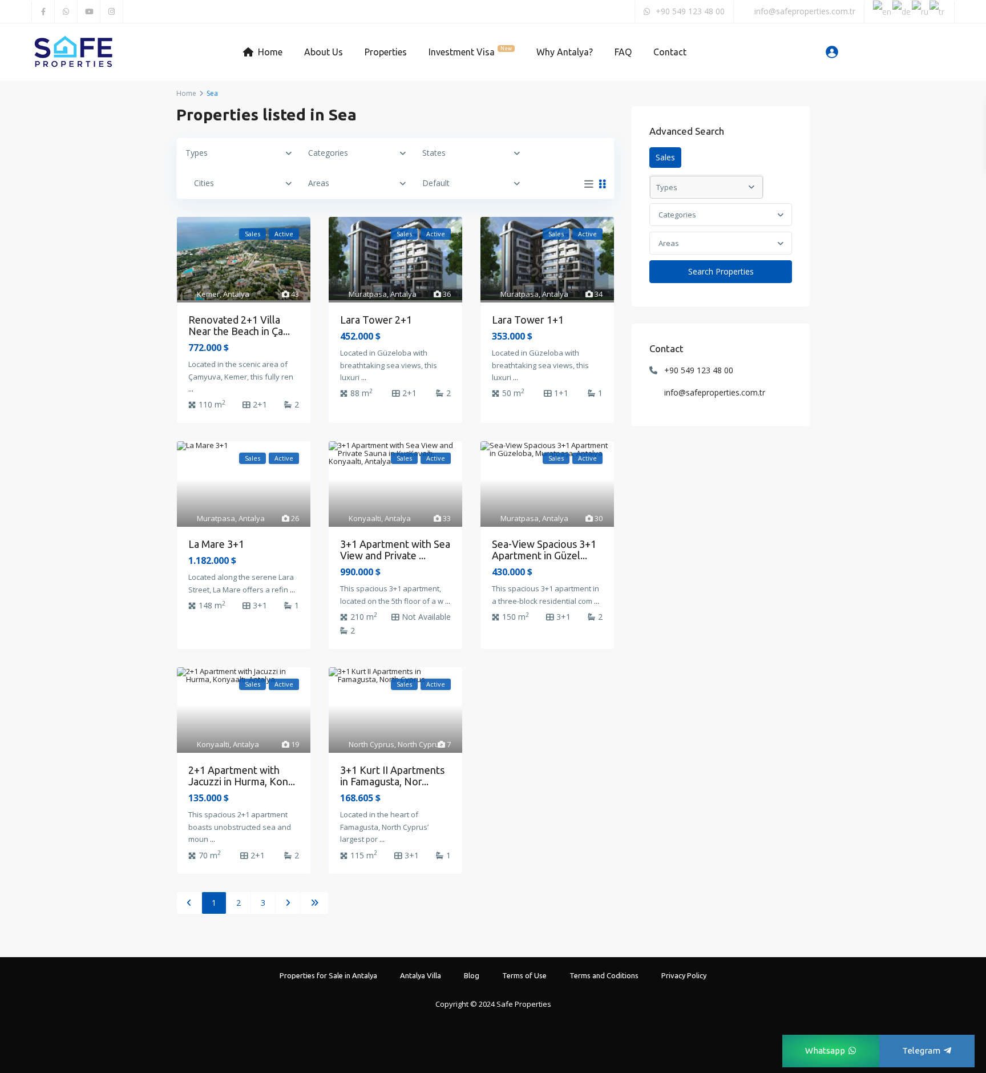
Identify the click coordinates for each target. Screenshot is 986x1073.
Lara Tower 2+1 (376, 319)
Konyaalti (365, 518)
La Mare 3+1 (216, 544)
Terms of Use (524, 975)
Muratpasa (368, 294)
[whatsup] (66, 11)
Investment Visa (470, 51)
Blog (471, 975)
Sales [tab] (665, 157)
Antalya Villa (420, 975)
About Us (323, 52)
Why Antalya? (564, 52)
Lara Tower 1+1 (528, 319)
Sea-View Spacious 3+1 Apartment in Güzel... (544, 549)
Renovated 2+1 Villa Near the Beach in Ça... (239, 325)
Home (270, 52)
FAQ (623, 52)
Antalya (236, 294)
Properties (386, 52)
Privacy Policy (683, 975)
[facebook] (43, 11)
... (190, 389)
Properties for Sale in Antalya (328, 975)
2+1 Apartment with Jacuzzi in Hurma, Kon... (241, 775)
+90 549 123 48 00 (698, 370)
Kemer (208, 294)
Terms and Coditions (604, 975)
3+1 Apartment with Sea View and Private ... (395, 549)
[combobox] (720, 214)
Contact (669, 52)
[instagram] (111, 11)
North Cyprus (371, 744)
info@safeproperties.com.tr (714, 392)
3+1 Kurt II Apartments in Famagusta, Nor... (392, 775)
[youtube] (89, 11)
